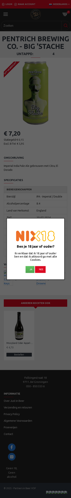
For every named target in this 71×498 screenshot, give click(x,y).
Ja (31, 269)
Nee (41, 269)
